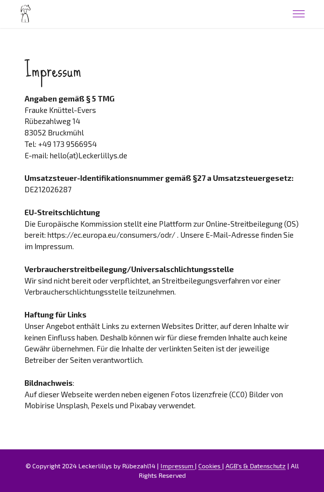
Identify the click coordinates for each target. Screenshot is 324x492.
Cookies (210, 465)
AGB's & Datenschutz (256, 465)
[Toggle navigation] (299, 14)
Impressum (177, 465)
